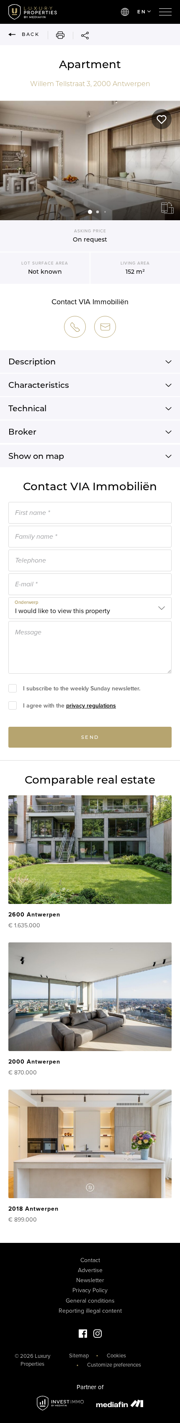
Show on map (36, 456)
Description (32, 361)
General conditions (90, 1300)
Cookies (116, 1355)
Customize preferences (114, 1365)
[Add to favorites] (162, 119)
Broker (22, 432)
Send (90, 737)
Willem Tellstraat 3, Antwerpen (90, 84)
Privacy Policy (90, 1290)
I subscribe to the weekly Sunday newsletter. (81, 688)
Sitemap (79, 1355)
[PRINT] (56, 35)
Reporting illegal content (90, 1310)
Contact (90, 1260)
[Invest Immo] (60, 1403)
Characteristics (38, 385)
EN (141, 12)
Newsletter (90, 1280)
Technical (27, 408)
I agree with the (69, 705)
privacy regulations (91, 705)
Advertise (90, 1270)
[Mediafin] (119, 1403)
